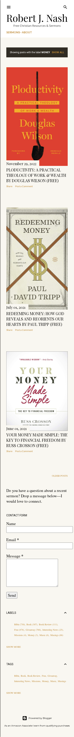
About (27, 32)
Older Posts (60, 475)
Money (32, 635)
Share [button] (9, 186)
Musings (56, 635)
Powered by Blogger (40, 718)
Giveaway (33, 629)
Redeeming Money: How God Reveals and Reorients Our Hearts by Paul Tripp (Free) (35, 319)
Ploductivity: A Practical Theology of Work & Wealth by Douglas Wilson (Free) (36, 175)
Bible (19, 624)
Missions (19, 635)
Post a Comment (24, 186)
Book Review (48, 624)
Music (43, 635)
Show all (58, 52)
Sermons (13, 32)
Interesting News (52, 629)
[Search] (65, 6)
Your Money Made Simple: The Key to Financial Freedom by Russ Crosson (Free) (37, 440)
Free (18, 629)
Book (31, 624)
